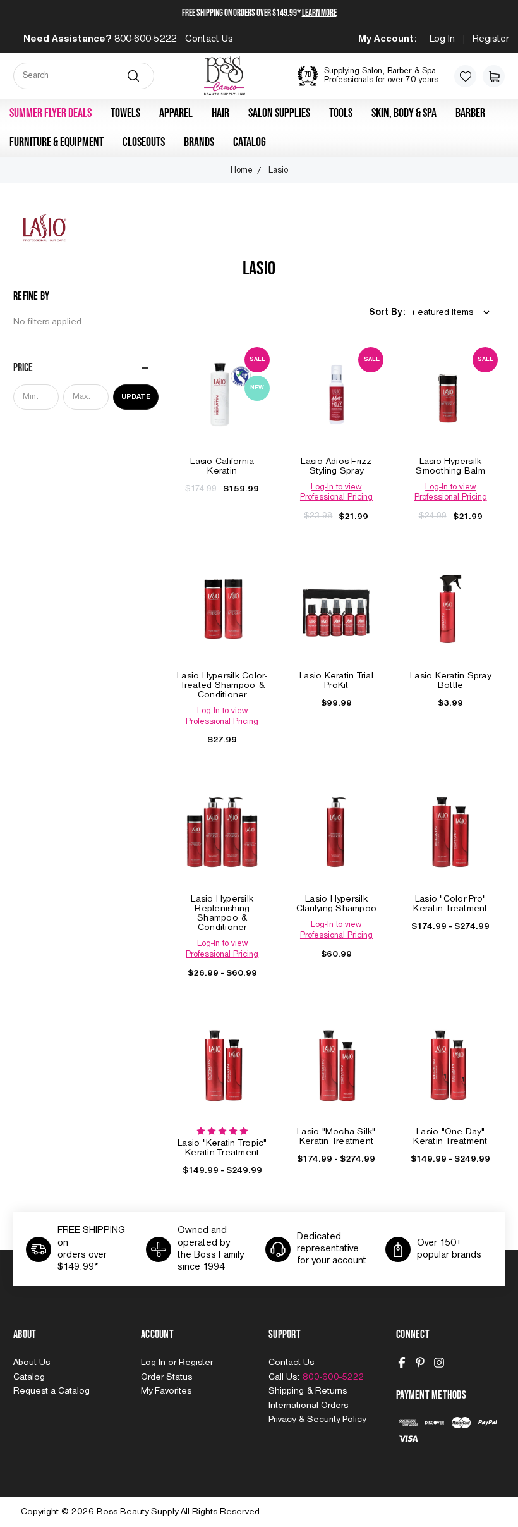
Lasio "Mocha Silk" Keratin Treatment (336, 1136)
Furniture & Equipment (56, 142)
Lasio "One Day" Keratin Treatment (450, 1136)
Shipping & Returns (307, 1391)
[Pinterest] (420, 1362)
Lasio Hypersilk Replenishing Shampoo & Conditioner (222, 913)
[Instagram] (439, 1362)
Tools (340, 113)
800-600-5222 (145, 39)
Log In (442, 39)
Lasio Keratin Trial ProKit (336, 680)
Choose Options (222, 622)
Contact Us (209, 39)
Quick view (222, 381)
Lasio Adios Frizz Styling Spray (336, 466)
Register (491, 39)
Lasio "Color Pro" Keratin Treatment (450, 903)
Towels (125, 113)
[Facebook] (401, 1362)
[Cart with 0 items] (494, 76)
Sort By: (387, 312)
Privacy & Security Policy (317, 1419)
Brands (199, 142)
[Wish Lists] (465, 76)
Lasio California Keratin (222, 466)
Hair (220, 113)
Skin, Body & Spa (404, 113)
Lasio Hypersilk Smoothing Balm (450, 466)
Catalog (249, 142)
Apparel (176, 113)
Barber (470, 113)
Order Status (166, 1377)
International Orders (308, 1405)
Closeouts (144, 142)
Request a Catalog (51, 1391)
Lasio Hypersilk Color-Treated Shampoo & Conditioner (222, 685)
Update (135, 397)
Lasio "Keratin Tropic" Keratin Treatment (222, 1147)
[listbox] (454, 312)
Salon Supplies (279, 113)
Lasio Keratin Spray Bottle (450, 680)
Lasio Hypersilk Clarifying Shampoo (336, 903)
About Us (31, 1362)
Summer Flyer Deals (50, 113)
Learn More (319, 13)
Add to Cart (222, 407)
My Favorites (166, 1391)
